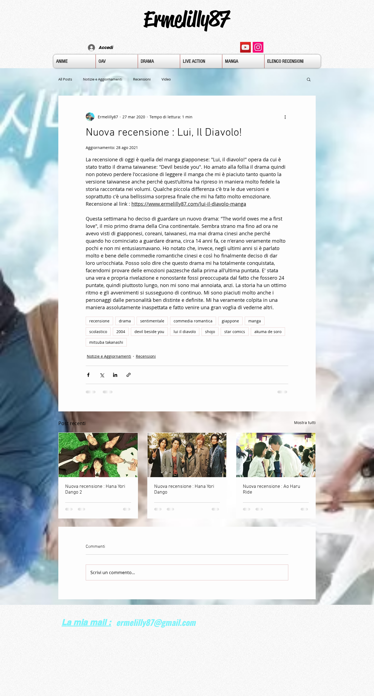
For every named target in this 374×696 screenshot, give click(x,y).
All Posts (65, 79)
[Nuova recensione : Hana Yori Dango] (187, 455)
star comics (234, 331)
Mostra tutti (305, 422)
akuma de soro (267, 331)
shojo (210, 331)
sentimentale (152, 320)
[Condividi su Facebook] (88, 374)
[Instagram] (258, 47)
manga (254, 320)
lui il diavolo (185, 331)
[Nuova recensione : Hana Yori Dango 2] (98, 455)
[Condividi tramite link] (128, 374)
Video (166, 79)
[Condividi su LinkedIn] (115, 374)
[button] (308, 79)
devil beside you (149, 331)
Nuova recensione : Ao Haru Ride (271, 489)
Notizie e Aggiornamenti (102, 79)
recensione (99, 320)
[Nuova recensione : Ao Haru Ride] (275, 455)
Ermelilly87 (186, 19)
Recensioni (142, 79)
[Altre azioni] (285, 116)
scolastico (98, 331)
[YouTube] (245, 47)
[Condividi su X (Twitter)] (101, 374)
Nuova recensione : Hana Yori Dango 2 (95, 489)
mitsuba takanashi (106, 342)
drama (125, 320)
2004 (120, 331)
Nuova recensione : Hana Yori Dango (184, 489)
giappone (230, 320)
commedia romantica (193, 320)
